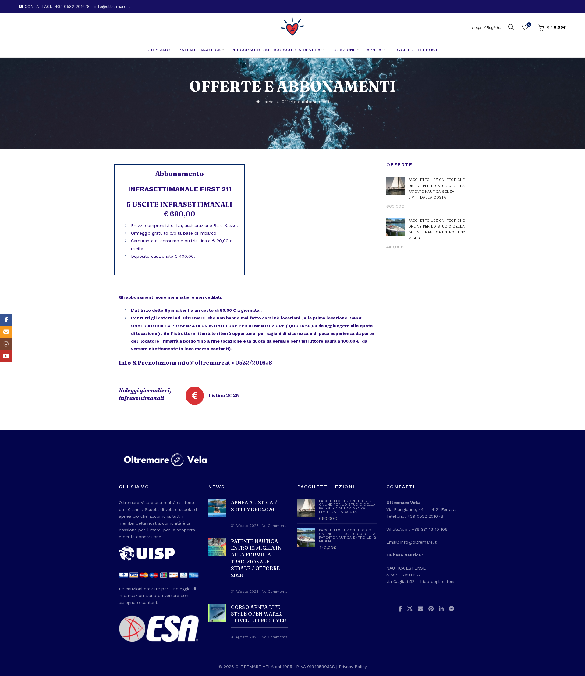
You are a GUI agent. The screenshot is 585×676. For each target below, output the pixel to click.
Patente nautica (200, 49)
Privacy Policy (353, 666)
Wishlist (529, 24)
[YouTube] (6, 356)
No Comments (275, 525)
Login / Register (487, 27)
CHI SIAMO (158, 49)
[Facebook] (6, 320)
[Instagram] (6, 344)
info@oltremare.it (204, 362)
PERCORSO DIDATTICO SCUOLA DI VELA (276, 49)
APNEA (374, 49)
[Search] (511, 27)
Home (267, 101)
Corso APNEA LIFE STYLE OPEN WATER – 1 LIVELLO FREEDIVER (258, 614)
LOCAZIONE (343, 49)
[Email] (6, 332)
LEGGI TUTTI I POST (415, 49)
